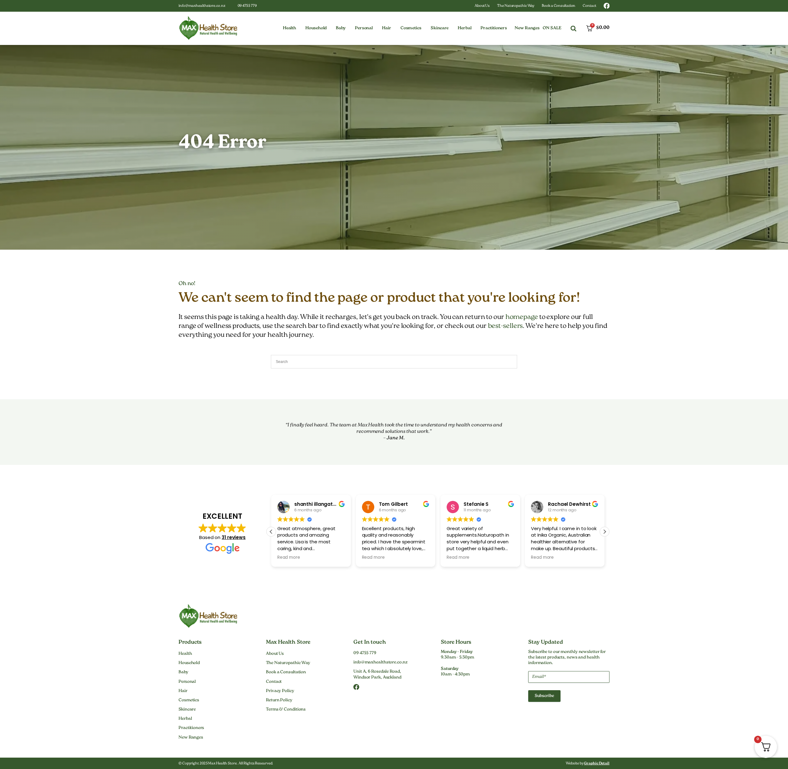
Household (189, 663)
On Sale (552, 28)
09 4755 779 (247, 6)
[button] (289, 28)
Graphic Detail (596, 763)
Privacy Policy (280, 691)
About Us (482, 6)
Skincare (187, 710)
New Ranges (527, 28)
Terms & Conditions (286, 710)
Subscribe (544, 696)
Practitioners (191, 728)
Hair (183, 691)
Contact (589, 6)
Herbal (185, 719)
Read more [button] (288, 557)
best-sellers (505, 326)
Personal (187, 682)
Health (185, 654)
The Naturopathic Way (515, 6)
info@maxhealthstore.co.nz (202, 6)
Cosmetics (189, 700)
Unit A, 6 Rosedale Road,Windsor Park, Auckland (377, 674)
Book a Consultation (558, 6)
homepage (521, 317)
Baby (183, 672)
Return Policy (279, 700)
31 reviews (234, 537)
